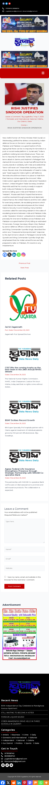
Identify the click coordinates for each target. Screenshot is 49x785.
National (33, 119)
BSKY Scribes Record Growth (20, 420)
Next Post (24, 268)
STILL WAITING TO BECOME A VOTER (17, 713)
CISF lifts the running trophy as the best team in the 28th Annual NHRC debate (23, 369)
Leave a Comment (12, 117)
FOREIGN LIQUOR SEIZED (12, 717)
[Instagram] (23, 255)
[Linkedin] (14, 255)
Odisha (40, 119)
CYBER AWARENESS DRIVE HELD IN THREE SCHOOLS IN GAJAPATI (20, 722)
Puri (6, 330)
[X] (9, 255)
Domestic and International (18, 119)
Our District (22, 121)
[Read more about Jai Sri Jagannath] (24, 304)
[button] (43, 73)
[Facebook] (5, 255)
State (29, 121)
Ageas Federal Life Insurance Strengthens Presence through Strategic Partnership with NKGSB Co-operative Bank (24, 472)
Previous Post (24, 263)
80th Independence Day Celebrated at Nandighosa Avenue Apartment (22, 707)
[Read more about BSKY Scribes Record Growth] (24, 407)
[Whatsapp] (19, 255)
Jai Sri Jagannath (13, 327)
